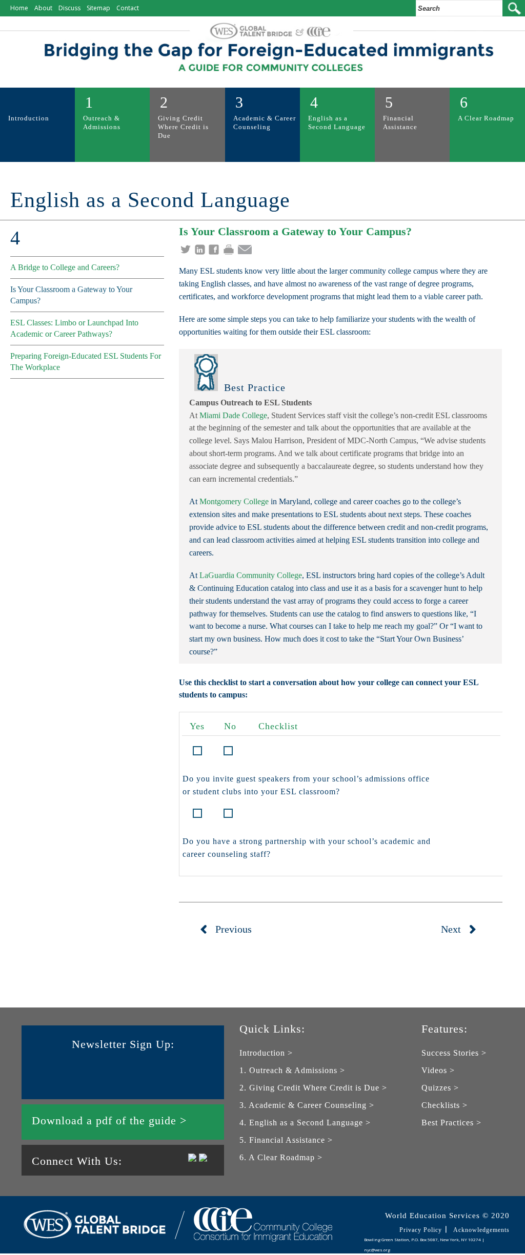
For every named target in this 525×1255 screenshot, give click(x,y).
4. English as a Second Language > (305, 1122)
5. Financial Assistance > (286, 1140)
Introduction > (266, 1052)
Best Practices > (451, 1122)
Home (19, 8)
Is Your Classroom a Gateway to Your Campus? (71, 295)
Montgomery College (234, 501)
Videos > (438, 1070)
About (43, 8)
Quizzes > (440, 1087)
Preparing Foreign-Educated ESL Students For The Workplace (85, 362)
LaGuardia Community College (250, 575)
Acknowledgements (481, 1229)
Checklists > (444, 1105)
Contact (127, 8)
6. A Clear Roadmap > (280, 1157)
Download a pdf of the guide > (109, 1120)
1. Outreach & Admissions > (292, 1070)
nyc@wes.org (377, 1249)
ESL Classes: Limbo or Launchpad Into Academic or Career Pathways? (74, 328)
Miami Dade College (233, 415)
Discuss (69, 8)
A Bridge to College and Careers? (64, 267)
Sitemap (98, 8)
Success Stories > (454, 1052)
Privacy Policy (420, 1229)
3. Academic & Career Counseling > (306, 1105)
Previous (233, 929)
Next (451, 929)
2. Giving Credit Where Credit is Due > (313, 1087)
